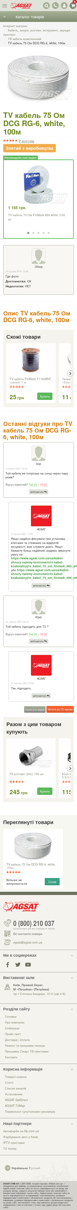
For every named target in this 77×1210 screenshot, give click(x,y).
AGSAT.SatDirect (16, 1100)
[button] (28, 233)
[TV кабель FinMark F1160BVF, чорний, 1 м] (31, 361)
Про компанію (15, 1022)
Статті (9, 1082)
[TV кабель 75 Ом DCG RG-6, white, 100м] (38, 82)
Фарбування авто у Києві (20, 1137)
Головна (10, 1016)
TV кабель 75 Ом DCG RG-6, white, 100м (31, 866)
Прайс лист (13, 1034)
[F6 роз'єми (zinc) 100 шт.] (31, 756)
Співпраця (12, 1028)
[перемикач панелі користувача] (64, 5)
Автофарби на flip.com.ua (21, 1131)
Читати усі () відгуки (60, 709)
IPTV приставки (14, 1142)
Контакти (11, 1057)
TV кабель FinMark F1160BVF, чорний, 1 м (31, 380)
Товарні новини (16, 1076)
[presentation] (7, 373)
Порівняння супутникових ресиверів (30, 1111)
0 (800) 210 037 (33, 923)
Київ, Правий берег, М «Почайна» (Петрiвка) (31, 987)
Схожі (52, 882)
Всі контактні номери (27, 934)
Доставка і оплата (17, 1039)
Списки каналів (15, 1088)
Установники (13, 1094)
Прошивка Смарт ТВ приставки (27, 1051)
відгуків (26, 141)
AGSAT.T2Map (15, 1105)
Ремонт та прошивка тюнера (25, 1045)
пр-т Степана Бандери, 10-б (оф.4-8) (39, 993)
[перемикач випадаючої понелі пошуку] (46, 5)
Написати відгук (34, 709)
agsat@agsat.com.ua (27, 942)
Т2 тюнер (9, 1148)
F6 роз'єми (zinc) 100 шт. (27, 774)
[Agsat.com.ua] (21, 5)
